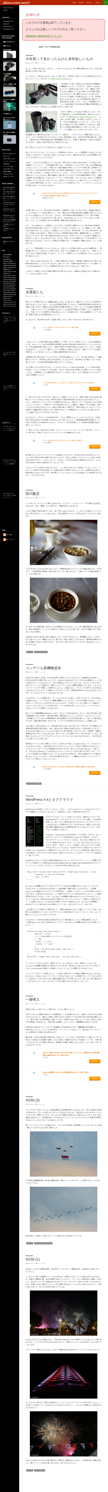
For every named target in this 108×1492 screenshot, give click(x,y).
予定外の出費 (7, 50)
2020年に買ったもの (9, 159)
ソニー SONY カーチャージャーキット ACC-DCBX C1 (63, 440)
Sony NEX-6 (7, 259)
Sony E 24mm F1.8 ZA (9, 275)
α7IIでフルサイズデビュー (61, 79)
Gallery (88, 2)
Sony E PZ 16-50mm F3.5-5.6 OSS (11, 285)
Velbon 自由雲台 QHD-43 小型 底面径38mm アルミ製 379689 (65, 1072)
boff (11, 217)
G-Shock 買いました (8, 169)
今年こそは (6, 156)
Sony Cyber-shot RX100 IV (10, 289)
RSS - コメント (10, 539)
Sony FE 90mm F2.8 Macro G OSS (12, 271)
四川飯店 (33, 494)
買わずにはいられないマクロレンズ (82, 117)
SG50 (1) (33, 1259)
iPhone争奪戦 (7, 73)
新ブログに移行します (9, 153)
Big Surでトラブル (8, 176)
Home (74, 2)
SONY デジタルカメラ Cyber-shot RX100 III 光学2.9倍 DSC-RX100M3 (69, 767)
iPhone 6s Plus (7, 298)
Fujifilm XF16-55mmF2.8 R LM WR (10, 302)
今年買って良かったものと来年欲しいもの (59, 59)
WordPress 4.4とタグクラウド (50, 799)
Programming (29, 796)
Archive (81, 2)
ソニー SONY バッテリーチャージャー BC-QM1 (60, 327)
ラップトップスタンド (9, 161)
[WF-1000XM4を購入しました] (9, 139)
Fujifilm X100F (8, 261)
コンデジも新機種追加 (43, 668)
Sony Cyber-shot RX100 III (34, 783)
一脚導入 (65, 134)
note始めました (7, 113)
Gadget (5, 24)
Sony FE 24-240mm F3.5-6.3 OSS (43, 1243)
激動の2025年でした (9, 42)
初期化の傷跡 (7, 171)
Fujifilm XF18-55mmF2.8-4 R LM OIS (13, 277)
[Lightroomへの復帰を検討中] (9, 106)
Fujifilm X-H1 (7, 273)
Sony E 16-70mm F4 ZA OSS (12, 263)
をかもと (8, 221)
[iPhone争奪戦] (9, 77)
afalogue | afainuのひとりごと (44, 35)
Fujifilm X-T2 (7, 269)
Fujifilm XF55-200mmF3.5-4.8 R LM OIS (11, 304)
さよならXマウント (8, 61)
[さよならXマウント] (9, 66)
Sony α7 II (29, 652)
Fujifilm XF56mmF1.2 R (9, 283)
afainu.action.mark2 (16, 2)
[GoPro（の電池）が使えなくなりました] (9, 91)
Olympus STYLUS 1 (8, 296)
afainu (5, 226)
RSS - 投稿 (9, 534)
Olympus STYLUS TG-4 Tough (9, 306)
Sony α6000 (7, 254)
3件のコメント (41, 803)
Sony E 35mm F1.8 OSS (9, 287)
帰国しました (7, 46)
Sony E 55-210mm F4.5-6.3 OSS (13, 267)
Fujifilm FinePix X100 (9, 265)
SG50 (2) (33, 1100)
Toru (4, 230)
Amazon (94, 201)
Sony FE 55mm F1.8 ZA (41, 652)
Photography (29, 55)
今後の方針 (6, 164)
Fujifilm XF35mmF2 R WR (9, 294)
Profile (97, 2)
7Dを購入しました (8, 224)
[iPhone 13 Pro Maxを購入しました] (9, 125)
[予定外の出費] (9, 54)
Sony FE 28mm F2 (39, 1470)
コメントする (41, 63)
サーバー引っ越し (8, 166)
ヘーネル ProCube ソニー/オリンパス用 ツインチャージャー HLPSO (68, 383)
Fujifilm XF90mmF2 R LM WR (10, 292)
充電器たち (34, 292)
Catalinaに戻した (8, 174)
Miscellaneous (7, 29)
